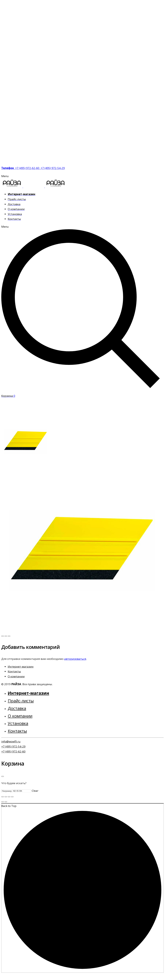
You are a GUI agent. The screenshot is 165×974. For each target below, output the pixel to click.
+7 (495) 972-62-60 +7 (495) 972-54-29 (33, 168)
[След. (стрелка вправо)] (6, 801)
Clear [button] (35, 791)
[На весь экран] (9, 796)
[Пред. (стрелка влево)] (2, 801)
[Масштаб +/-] (12, 796)
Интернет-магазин (21, 666)
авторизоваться (75, 659)
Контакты (14, 671)
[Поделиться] (6, 796)
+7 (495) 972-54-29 (13, 746)
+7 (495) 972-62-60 (13, 751)
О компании (16, 676)
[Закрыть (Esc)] (2, 796)
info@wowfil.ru (10, 741)
